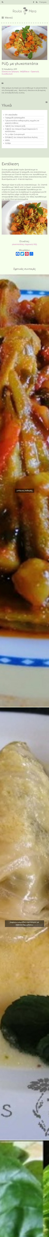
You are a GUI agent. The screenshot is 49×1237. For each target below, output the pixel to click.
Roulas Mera (24, 11)
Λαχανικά (29, 244)
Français (42, 2)
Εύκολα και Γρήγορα (10, 71)
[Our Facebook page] (33, 2)
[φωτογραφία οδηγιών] (24, 217)
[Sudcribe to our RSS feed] (36, 2)
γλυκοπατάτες (18, 244)
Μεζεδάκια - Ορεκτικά (29, 71)
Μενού (9, 17)
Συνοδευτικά (7, 74)
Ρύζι (35, 244)
